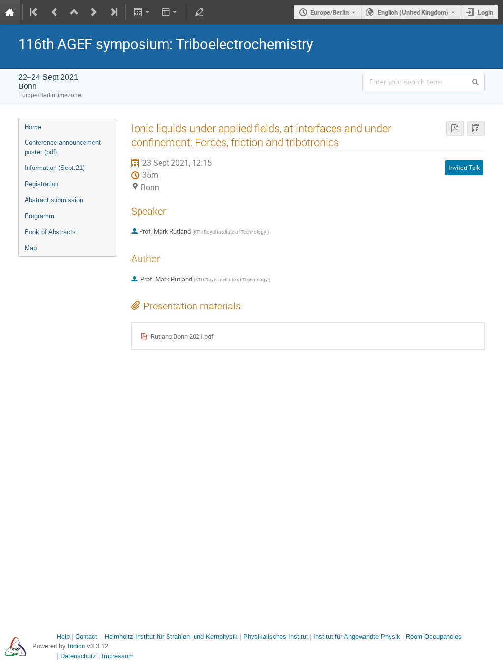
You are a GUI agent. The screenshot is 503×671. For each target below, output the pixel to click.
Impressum (118, 656)
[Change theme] (170, 12)
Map (31, 248)
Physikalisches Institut (275, 636)
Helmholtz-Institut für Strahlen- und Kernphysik (171, 636)
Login (485, 12)
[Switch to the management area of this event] (199, 12)
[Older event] (54, 12)
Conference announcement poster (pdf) (63, 147)
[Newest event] (113, 12)
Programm (39, 216)
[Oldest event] (35, 12)
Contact (86, 636)
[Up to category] (74, 12)
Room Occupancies (434, 636)
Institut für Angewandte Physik (356, 636)
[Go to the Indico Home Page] (10, 12)
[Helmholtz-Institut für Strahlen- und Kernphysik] (15, 647)
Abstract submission (54, 200)
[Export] (142, 12)
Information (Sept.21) (54, 167)
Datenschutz (78, 656)
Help (63, 636)
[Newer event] (94, 12)
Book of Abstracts (50, 232)
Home (33, 127)
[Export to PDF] (455, 128)
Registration (41, 184)
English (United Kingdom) (413, 12)
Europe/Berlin (329, 12)
